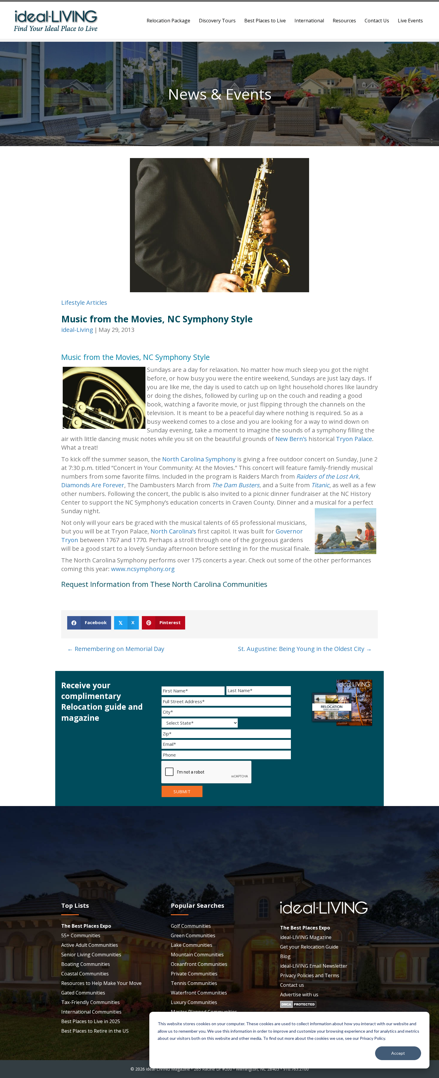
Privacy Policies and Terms (309, 975)
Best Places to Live (265, 20)
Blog (285, 956)
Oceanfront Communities (199, 964)
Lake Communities (191, 945)
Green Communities (193, 935)
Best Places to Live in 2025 (90, 1021)
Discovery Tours (217, 20)
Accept (398, 1053)
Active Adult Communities (89, 945)
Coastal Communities (85, 973)
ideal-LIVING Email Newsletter (313, 966)
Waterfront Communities (199, 992)
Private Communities (194, 973)
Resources (344, 20)
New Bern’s (291, 439)
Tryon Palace (354, 439)
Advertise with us (299, 994)
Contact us (292, 985)
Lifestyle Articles (84, 303)
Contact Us (377, 20)
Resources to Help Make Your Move (101, 983)
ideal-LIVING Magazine (305, 937)
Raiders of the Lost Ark (327, 476)
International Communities (91, 1012)
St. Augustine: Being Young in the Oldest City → (305, 649)
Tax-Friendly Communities (90, 1002)
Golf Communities (191, 926)
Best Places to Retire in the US (95, 1031)
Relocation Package (168, 20)
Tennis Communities (194, 983)
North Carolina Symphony (198, 459)
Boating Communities (85, 964)
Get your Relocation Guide (309, 947)
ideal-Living (77, 330)
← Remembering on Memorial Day (115, 649)
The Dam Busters (236, 485)
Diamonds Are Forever (92, 485)
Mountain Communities (197, 954)
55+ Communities (80, 935)
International (309, 20)
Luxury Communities (194, 1002)
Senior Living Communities (91, 954)
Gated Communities (83, 992)
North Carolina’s (173, 531)
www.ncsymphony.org (143, 569)
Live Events (410, 20)
